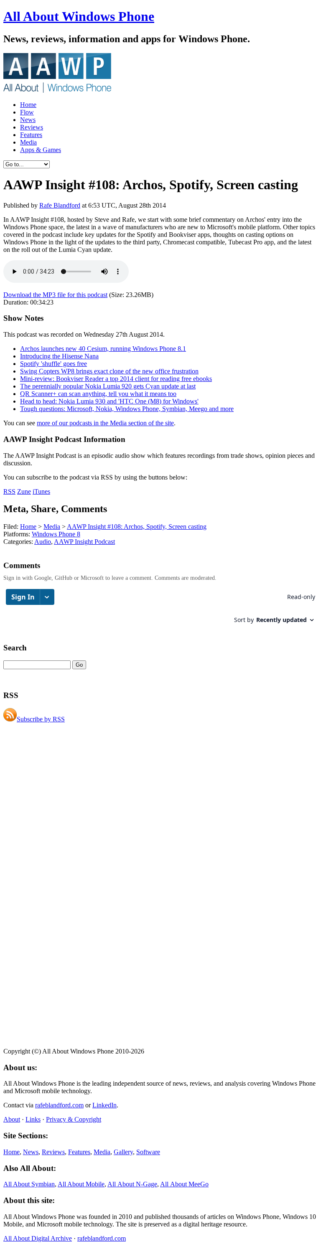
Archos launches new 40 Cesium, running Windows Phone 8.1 (103, 348)
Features (31, 134)
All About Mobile (81, 1184)
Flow (27, 112)
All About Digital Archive (37, 1238)
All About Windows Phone (78, 16)
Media (28, 142)
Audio (42, 541)
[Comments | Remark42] (160, 610)
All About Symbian (29, 1184)
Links (33, 1119)
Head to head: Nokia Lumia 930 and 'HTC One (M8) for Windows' (109, 401)
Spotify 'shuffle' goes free (53, 363)
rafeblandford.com (59, 1105)
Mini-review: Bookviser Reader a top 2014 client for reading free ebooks (116, 378)
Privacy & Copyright (73, 1119)
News (28, 119)
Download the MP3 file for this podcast (55, 294)
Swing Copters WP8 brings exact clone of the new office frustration (109, 371)
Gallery (123, 1151)
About (11, 1119)
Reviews (31, 127)
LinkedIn (104, 1105)
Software (148, 1151)
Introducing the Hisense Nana (59, 356)
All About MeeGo (184, 1184)
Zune (24, 491)
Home (28, 104)
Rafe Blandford (59, 205)
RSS (9, 491)
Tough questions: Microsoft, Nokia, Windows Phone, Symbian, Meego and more (127, 408)
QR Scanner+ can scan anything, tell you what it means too (98, 393)
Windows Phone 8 (56, 534)
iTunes (41, 491)
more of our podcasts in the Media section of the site (105, 422)
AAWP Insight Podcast (84, 541)
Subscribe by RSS (41, 719)
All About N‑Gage (132, 1184)
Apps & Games (40, 149)
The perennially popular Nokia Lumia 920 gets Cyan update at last (108, 386)
